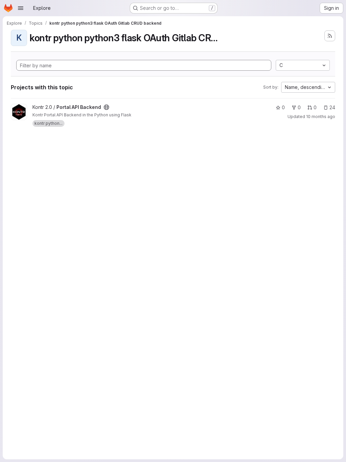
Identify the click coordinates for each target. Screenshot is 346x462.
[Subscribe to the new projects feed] (329, 35)
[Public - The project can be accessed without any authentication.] (106, 107)
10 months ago (320, 116)
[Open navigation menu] (20, 8)
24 (332, 107)
